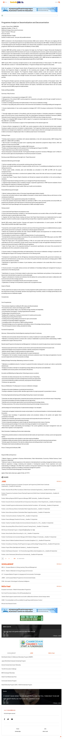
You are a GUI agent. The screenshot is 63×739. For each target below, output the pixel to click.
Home (17, 728)
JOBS (4, 481)
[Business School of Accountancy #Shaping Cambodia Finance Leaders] (29, 15)
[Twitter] (8, 719)
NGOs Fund (6, 586)
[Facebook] (4, 719)
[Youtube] (12, 719)
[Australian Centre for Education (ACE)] (29, 11)
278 (14, 558)
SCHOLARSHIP (7, 564)
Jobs (45, 728)
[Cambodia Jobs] (16, 3)
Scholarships (18, 731)
